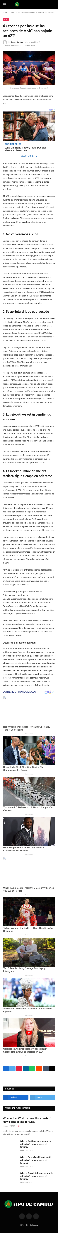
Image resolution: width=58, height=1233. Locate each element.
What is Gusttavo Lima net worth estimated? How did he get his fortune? (35, 1144)
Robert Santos (17, 42)
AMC (6, 20)
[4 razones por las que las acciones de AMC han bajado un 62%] (29, 68)
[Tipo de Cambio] (29, 4)
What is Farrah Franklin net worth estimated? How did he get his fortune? (35, 1160)
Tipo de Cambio (32, 1225)
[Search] (54, 4)
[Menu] (4, 4)
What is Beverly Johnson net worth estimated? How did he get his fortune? (36, 1176)
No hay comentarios (13, 46)
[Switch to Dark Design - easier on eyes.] (50, 4)
